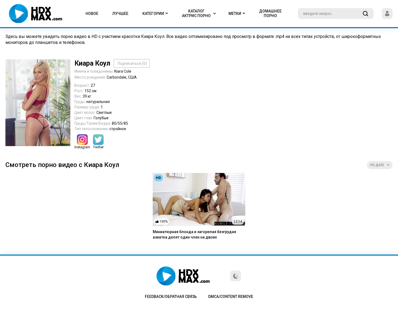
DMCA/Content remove (230, 296)
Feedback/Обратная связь (171, 296)
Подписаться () (132, 63)
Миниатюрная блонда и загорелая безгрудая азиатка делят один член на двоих (194, 234)
